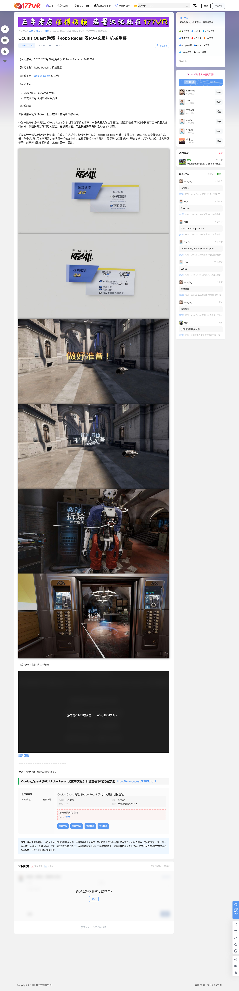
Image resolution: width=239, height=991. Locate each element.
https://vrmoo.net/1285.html (135, 781)
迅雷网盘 (103, 826)
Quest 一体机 (42, 31)
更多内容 (123, 6)
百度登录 (185, 38)
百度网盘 (90, 826)
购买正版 (23, 755)
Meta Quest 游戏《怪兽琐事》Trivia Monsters (211, 315)
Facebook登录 (202, 45)
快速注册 (219, 6)
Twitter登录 (186, 52)
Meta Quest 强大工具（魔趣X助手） (207, 274)
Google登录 (186, 45)
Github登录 (201, 52)
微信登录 (185, 31)
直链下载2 (76, 826)
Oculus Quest (42, 75)
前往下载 (163, 45)
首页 (31, 31)
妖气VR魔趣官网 (43, 985)
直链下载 (63, 826)
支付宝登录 (210, 31)
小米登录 (210, 38)
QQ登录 (197, 31)
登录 (206, 6)
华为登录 (197, 38)
